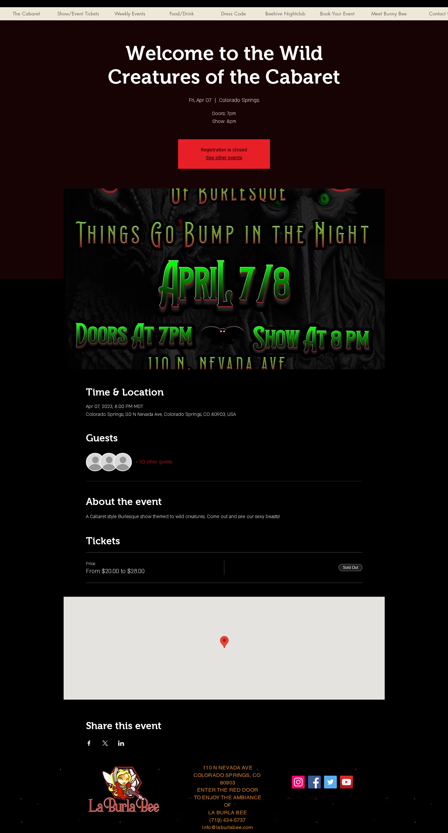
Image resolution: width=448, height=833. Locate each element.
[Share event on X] (105, 743)
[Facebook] (314, 782)
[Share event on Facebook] (89, 743)
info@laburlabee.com (227, 827)
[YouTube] (346, 782)
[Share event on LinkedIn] (121, 743)
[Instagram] (298, 782)
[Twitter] (330, 782)
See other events (224, 158)
